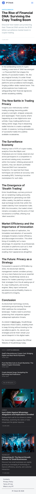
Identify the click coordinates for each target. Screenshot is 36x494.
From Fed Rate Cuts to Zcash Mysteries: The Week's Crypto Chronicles (17, 364)
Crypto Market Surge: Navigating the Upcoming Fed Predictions (15, 373)
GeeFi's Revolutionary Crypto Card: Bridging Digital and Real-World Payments (17, 354)
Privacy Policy (8, 482)
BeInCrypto (16, 322)
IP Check (15, 491)
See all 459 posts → (9, 382)
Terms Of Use (8, 484)
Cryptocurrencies (7, 9)
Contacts (6, 479)
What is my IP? (8, 486)
